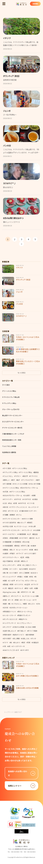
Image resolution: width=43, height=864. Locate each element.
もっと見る (21, 373)
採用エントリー (14, 785)
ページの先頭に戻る (40, 853)
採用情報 (35, 4)
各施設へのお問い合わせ (17, 773)
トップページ (8, 712)
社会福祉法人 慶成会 (21, 4)
